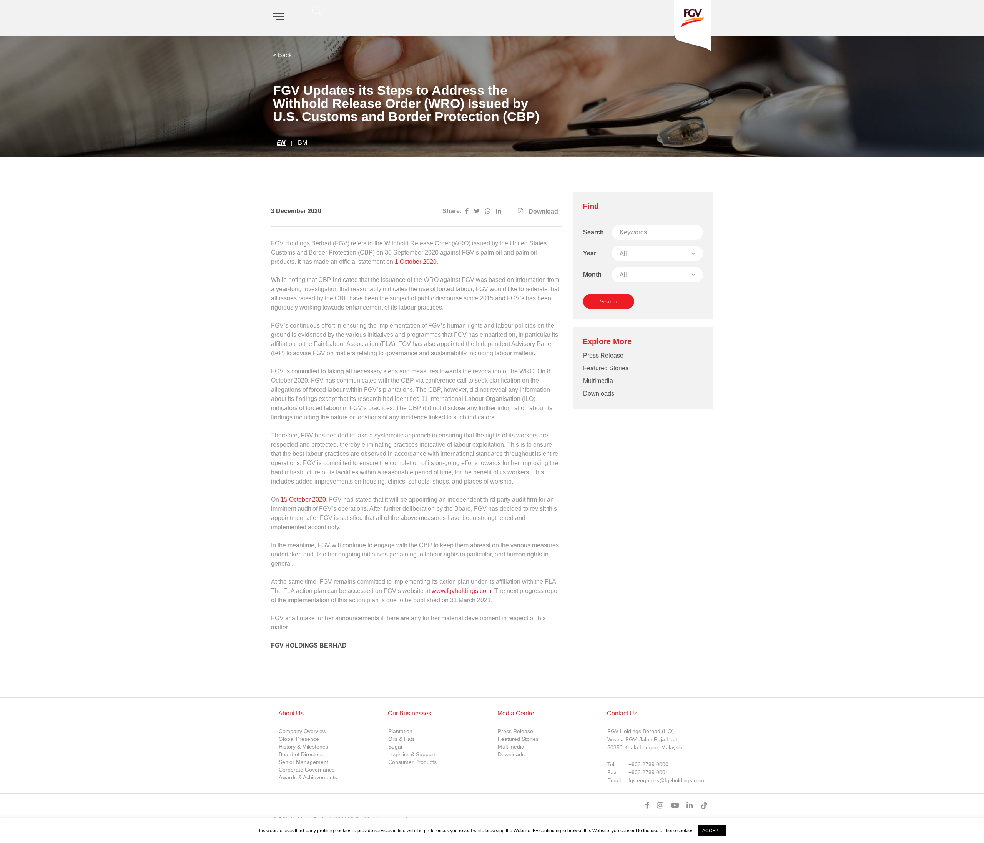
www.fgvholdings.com (461, 591)
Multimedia (598, 381)
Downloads (598, 393)
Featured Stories (605, 368)
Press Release (603, 355)
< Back (282, 55)
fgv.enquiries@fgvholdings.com (666, 780)
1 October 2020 (416, 261)
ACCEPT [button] (711, 830)
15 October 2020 (303, 499)
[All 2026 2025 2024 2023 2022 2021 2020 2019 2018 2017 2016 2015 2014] (657, 253)
